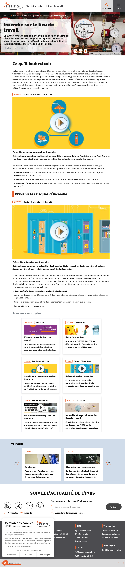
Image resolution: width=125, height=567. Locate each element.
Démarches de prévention (54, 537)
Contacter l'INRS (85, 555)
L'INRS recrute (81, 534)
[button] (123, 563)
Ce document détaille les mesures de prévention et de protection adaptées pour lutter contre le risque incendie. (40, 348)
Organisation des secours (80, 466)
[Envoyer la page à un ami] (75, 51)
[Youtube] (29, 506)
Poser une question (86, 552)
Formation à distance (111, 534)
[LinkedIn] (7, 506)
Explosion (30, 466)
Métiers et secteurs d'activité (55, 534)
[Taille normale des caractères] (86, 51)
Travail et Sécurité (110, 530)
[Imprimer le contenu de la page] (80, 51)
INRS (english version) (111, 550)
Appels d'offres (81, 537)
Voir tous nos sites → (111, 537)
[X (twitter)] (18, 506)
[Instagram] (40, 506)
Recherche (106, 8)
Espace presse (81, 541)
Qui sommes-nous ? (83, 530)
